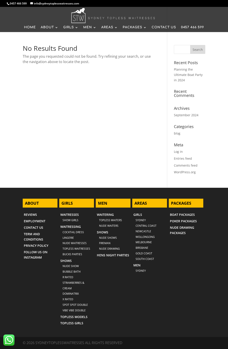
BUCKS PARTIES (72, 254)
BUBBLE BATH (72, 271)
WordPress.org (185, 172)
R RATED (68, 277)
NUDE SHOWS (108, 238)
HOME (30, 27)
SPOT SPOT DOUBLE (75, 305)
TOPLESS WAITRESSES (76, 249)
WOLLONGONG (145, 237)
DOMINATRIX (71, 294)
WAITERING (105, 214)
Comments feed (185, 165)
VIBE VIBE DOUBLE (74, 310)
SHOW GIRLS (70, 220)
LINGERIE (68, 238)
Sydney (141, 220)
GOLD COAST (144, 253)
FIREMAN (104, 243)
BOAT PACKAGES (182, 214)
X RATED (68, 299)
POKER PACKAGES (183, 221)
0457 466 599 (18, 3)
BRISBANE (142, 248)
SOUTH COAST (145, 259)
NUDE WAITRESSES (75, 243)
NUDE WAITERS (108, 226)
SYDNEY (141, 271)
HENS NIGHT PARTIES (113, 255)
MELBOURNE (144, 242)
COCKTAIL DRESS (73, 232)
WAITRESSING (70, 227)
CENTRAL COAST (146, 226)
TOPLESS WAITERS (110, 220)
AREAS (107, 27)
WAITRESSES (69, 214)
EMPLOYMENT (34, 221)
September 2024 (186, 115)
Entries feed (183, 158)
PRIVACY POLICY (36, 245)
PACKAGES (132, 27)
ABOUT (47, 27)
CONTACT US (164, 27)
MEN (87, 27)
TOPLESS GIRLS (71, 323)
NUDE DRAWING (109, 249)
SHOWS (66, 261)
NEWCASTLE (143, 231)
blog (177, 133)
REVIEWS (30, 214)
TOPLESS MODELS (74, 317)
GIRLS (68, 27)
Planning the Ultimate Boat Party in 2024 (188, 74)
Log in (178, 151)
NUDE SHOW (71, 266)
